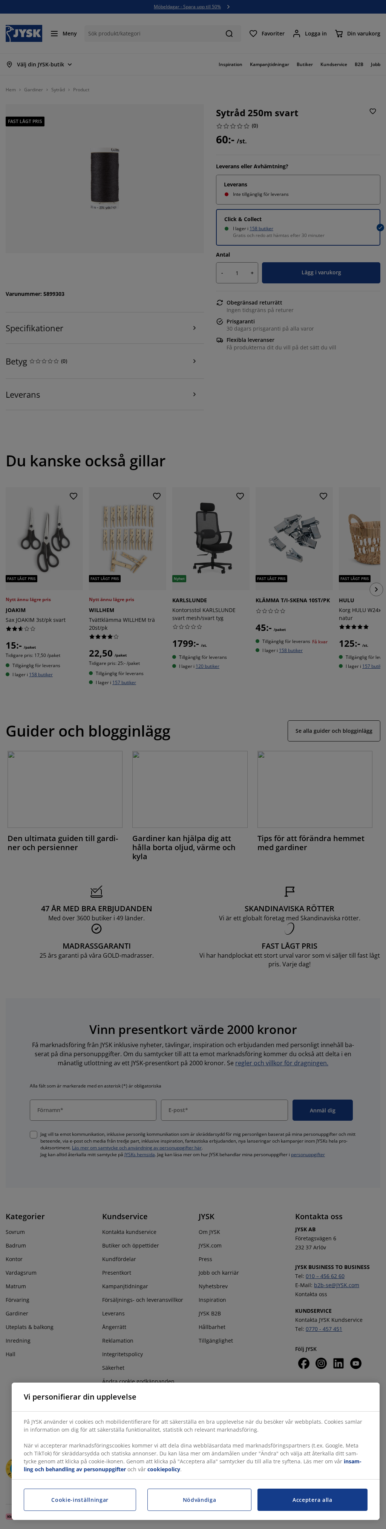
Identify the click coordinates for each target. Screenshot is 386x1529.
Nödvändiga (199, 1499)
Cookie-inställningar (80, 1499)
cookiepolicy (163, 1469)
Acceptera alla (312, 1499)
